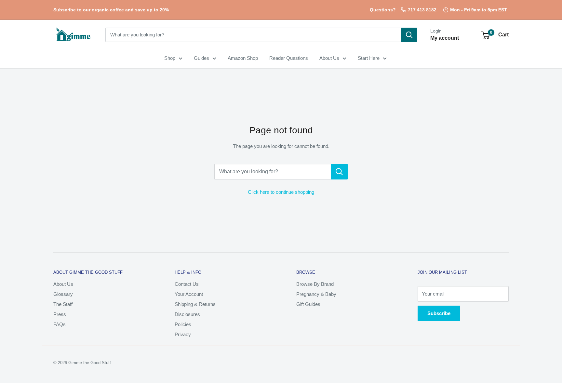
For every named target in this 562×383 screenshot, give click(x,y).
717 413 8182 (422, 9)
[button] (485, 35)
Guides (201, 58)
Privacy (183, 334)
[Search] (409, 35)
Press (59, 314)
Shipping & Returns (195, 304)
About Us (329, 58)
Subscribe (438, 313)
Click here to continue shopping (281, 192)
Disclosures (187, 314)
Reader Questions (288, 58)
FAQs (59, 324)
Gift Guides (308, 304)
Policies (183, 324)
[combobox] (253, 35)
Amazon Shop (243, 58)
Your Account (189, 294)
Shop (169, 58)
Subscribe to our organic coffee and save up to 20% (111, 9)
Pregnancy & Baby (316, 294)
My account (444, 38)
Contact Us (187, 284)
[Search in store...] (339, 171)
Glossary (63, 294)
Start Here (369, 58)
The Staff (63, 304)
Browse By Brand (315, 284)
